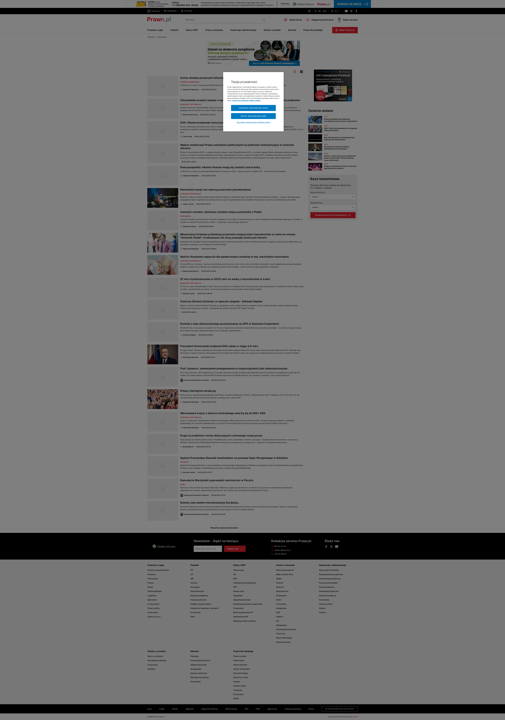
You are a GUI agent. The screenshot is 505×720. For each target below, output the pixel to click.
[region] (253, 102)
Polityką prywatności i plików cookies (246, 100)
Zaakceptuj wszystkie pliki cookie (253, 108)
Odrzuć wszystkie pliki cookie (253, 116)
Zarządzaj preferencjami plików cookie (253, 122)
